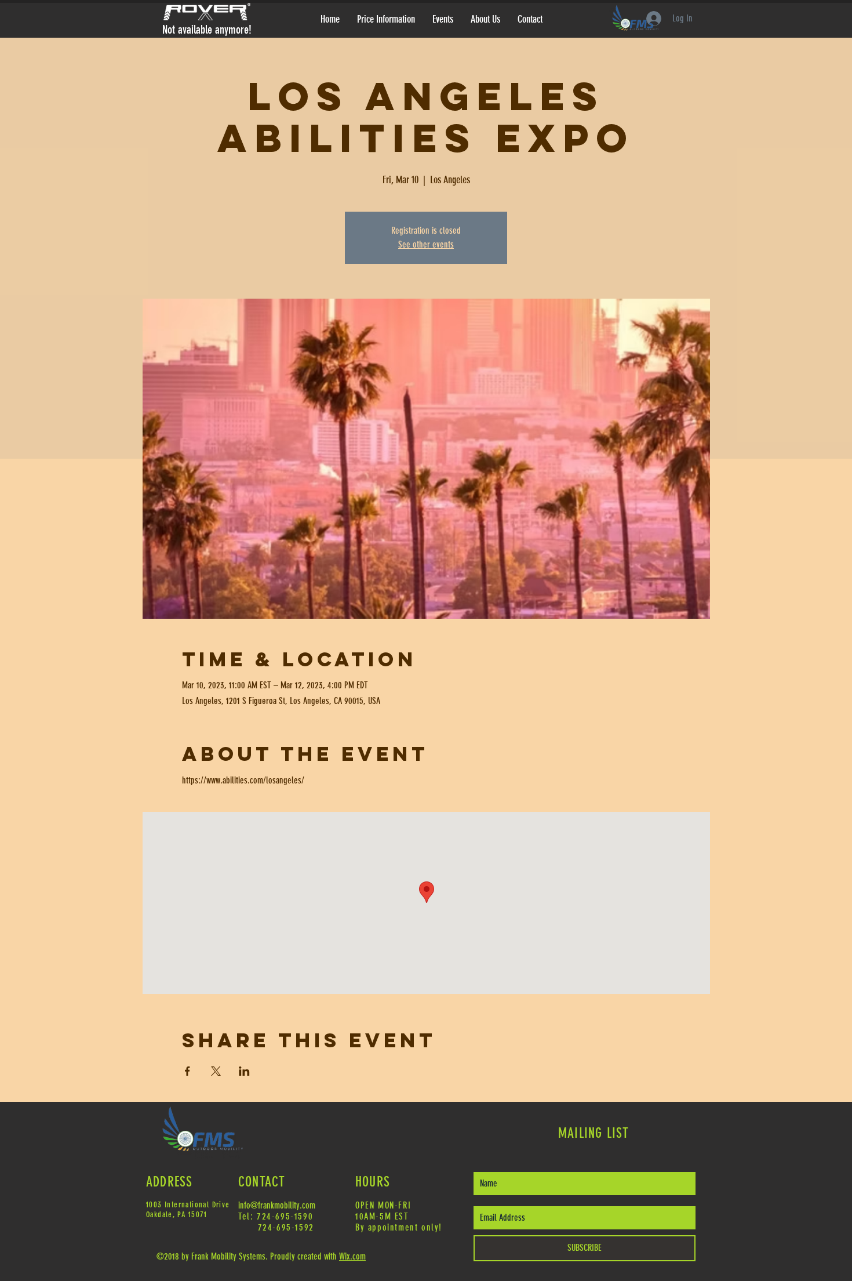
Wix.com (352, 1256)
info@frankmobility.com (276, 1205)
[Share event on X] (215, 1071)
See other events (426, 244)
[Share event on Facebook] (187, 1071)
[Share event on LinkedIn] (244, 1071)
